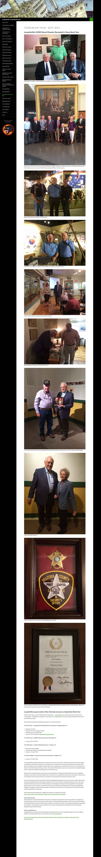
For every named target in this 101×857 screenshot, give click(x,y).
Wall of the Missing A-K (7, 38)
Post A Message (5, 109)
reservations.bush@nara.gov (46, 734)
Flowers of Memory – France (7, 70)
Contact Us (4, 112)
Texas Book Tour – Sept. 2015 (7, 95)
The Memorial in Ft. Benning (8, 25)
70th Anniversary (6, 88)
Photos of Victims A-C (7, 47)
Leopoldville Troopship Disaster (11, 19)
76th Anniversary (6, 106)
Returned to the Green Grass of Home (7, 74)
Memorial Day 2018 (6, 101)
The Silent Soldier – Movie (7, 77)
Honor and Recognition (7, 63)
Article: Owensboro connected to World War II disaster (8, 85)
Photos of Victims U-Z (7, 58)
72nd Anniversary (6, 91)
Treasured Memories (6, 60)
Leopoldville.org (59, 715)
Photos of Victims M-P (7, 52)
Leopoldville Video (6, 98)
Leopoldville (5, 22)
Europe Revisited (5, 66)
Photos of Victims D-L (6, 49)
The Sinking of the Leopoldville (6, 33)
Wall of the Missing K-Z (7, 41)
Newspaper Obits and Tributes (6, 80)
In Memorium (5, 44)
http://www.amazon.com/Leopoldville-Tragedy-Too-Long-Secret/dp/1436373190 (44, 794)
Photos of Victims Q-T (6, 55)
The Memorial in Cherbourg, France (6, 29)
